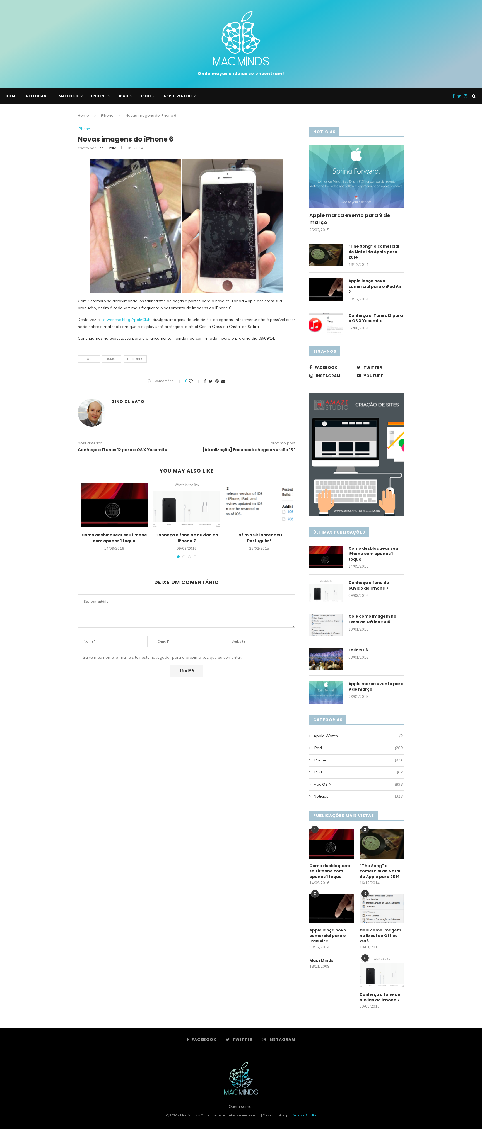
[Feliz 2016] (326, 659)
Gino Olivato (106, 148)
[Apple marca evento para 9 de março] (356, 176)
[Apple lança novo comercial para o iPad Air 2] (326, 289)
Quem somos (241, 1106)
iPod (146, 96)
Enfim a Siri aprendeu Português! (259, 538)
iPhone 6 (88, 359)
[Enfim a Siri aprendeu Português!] (259, 505)
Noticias (36, 96)
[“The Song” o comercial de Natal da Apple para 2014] (326, 255)
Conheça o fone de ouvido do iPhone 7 (186, 538)
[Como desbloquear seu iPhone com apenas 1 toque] (114, 505)
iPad (124, 96)
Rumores (135, 359)
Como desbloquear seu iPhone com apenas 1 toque (114, 538)
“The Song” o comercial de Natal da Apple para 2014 (373, 252)
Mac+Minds (321, 960)
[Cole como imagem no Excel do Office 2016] (326, 625)
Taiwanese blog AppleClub (125, 319)
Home (83, 115)
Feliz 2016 (358, 650)
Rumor (112, 359)
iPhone (99, 96)
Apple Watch (177, 96)
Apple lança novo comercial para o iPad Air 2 (375, 286)
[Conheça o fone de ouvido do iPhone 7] (186, 505)
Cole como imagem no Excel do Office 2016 (372, 619)
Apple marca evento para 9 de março (349, 219)
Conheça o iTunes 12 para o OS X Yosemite (375, 318)
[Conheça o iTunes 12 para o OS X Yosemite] (326, 324)
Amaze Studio (304, 1115)
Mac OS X (69, 96)
